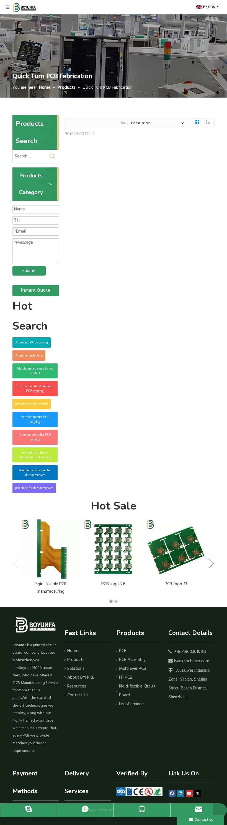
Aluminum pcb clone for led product (35, 370)
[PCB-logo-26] (113, 549)
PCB (123, 651)
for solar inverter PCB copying (35, 419)
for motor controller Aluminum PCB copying (35, 454)
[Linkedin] (180, 793)
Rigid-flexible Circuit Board (137, 691)
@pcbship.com (195, 661)
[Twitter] (197, 793)
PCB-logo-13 (176, 584)
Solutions (75, 668)
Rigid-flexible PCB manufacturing (51, 587)
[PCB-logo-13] (176, 549)
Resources (76, 686)
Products (75, 659)
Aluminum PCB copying (31, 342)
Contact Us (78, 695)
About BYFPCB (81, 677)
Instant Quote (35, 290)
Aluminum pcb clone (29, 355)
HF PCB (125, 677)
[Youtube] (189, 793)
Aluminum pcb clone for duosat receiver (35, 472)
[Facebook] (172, 793)
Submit (29, 270)
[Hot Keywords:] (52, 156)
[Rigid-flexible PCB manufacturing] (51, 549)
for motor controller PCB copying (35, 437)
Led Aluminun (131, 704)
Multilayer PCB (132, 668)
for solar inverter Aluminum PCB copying (35, 388)
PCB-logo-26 (113, 584)
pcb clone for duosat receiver (34, 488)
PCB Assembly (132, 659)
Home (72, 651)
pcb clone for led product (31, 404)
